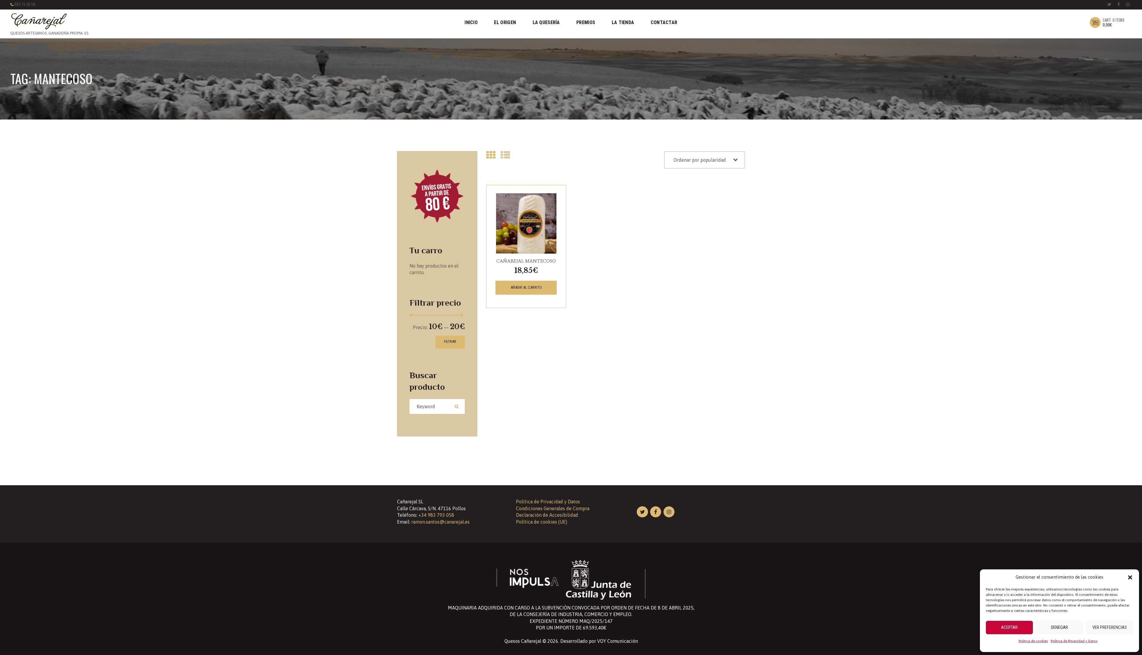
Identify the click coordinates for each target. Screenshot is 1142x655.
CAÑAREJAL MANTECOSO (526, 261)
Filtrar (450, 341)
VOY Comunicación (617, 641)
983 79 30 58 (24, 4)
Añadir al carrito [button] (526, 287)
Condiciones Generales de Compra (552, 508)
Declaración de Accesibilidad (547, 515)
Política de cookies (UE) (541, 521)
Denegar (1059, 627)
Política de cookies (1033, 641)
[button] (1130, 577)
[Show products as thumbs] (491, 155)
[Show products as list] (505, 155)
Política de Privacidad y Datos (1074, 641)
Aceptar (1009, 627)
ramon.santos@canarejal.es (440, 521)
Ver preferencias (1109, 627)
